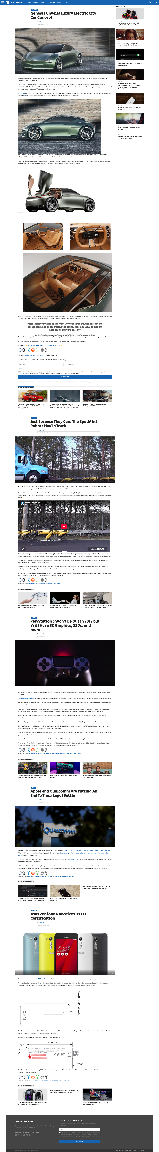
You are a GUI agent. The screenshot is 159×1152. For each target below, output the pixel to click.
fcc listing (66, 1080)
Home (29, 2)
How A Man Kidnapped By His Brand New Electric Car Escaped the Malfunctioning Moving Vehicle (31, 406)
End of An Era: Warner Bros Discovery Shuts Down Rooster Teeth (97, 776)
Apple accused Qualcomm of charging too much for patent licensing (86, 850)
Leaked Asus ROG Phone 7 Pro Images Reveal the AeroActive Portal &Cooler (32, 1103)
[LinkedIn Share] (28, 350)
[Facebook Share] (20, 350)
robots (50, 583)
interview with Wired (27, 698)
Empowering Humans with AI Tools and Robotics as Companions (31, 606)
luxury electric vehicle (65, 382)
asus (39, 1080)
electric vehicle (34, 382)
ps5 (68, 753)
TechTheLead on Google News (33, 355)
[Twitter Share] (24, 350)
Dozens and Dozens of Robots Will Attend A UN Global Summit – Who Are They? (97, 606)
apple (30, 876)
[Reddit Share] (33, 350)
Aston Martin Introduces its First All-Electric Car (44, 345)
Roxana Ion (42, 634)
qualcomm (70, 876)
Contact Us (135, 1150)
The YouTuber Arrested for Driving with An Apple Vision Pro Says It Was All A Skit (97, 887)
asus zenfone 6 (57, 1080)
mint (87, 382)
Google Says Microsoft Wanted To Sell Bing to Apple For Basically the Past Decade (32, 899)
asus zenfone (46, 1080)
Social (59, 2)
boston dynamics (34, 583)
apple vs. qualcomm (40, 876)
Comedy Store (34, 1132)
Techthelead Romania (22, 1132)
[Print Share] (46, 350)
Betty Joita (42, 22)
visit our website (24, 373)
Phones (35, 2)
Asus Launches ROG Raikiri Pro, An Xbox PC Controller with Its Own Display (64, 1091)
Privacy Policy (120, 1150)
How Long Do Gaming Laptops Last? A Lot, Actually (64, 776)
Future (66, 2)
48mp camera (32, 1080)
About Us (128, 1150)
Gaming (52, 2)
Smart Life (43, 2)
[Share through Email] (42, 350)
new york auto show (97, 382)
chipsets (50, 876)
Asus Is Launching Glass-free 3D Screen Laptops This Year (95, 1103)
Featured (34, 753)
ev (41, 382)
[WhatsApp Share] (37, 350)
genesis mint (52, 382)
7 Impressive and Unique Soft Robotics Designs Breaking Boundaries (63, 606)
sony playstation (76, 753)
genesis (45, 382)
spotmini (57, 583)
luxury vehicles (80, 382)
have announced (72, 859)
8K (29, 753)
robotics (44, 583)
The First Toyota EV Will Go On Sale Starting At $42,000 (94, 405)
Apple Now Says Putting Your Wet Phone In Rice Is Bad (64, 899)
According (21, 93)
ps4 (59, 753)
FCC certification (44, 979)
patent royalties (60, 876)
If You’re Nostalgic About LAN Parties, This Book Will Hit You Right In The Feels (32, 776)
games (40, 753)
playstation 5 (53, 753)
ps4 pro (64, 753)
